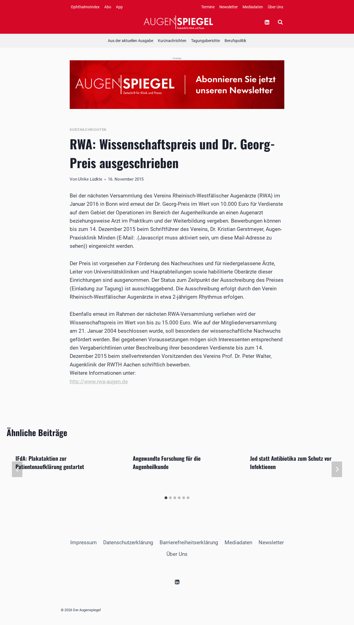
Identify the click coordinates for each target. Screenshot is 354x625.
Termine (208, 7)
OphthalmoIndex (85, 7)
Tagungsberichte (205, 40)
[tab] (166, 497)
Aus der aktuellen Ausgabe (130, 40)
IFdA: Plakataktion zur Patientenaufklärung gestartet (49, 462)
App (119, 7)
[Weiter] (337, 469)
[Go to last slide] (17, 469)
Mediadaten (253, 7)
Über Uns (275, 7)
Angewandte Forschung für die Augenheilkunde (167, 462)
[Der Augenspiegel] (178, 22)
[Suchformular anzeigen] (280, 22)
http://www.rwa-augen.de (99, 381)
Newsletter (228, 7)
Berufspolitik (235, 40)
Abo (107, 7)
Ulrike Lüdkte (90, 179)
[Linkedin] (267, 22)
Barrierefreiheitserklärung (189, 542)
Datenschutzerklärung (128, 542)
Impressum (83, 542)
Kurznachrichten (172, 40)
